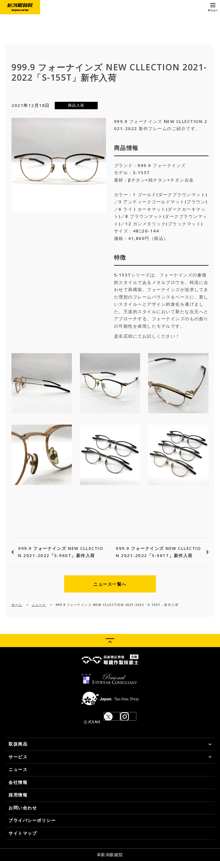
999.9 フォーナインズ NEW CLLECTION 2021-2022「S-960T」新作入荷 (60, 551)
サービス (18, 756)
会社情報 (18, 782)
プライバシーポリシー (32, 820)
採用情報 (18, 795)
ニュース (39, 604)
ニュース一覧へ (110, 584)
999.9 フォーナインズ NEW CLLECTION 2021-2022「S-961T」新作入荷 (158, 551)
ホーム (16, 604)
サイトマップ (23, 833)
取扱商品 (18, 744)
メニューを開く (213, 7)
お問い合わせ (23, 807)
